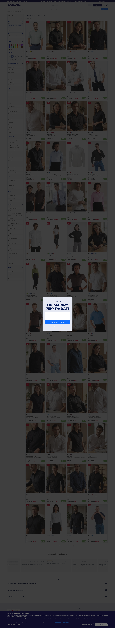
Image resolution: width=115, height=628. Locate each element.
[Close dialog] (71, 299)
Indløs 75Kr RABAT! (57, 322)
